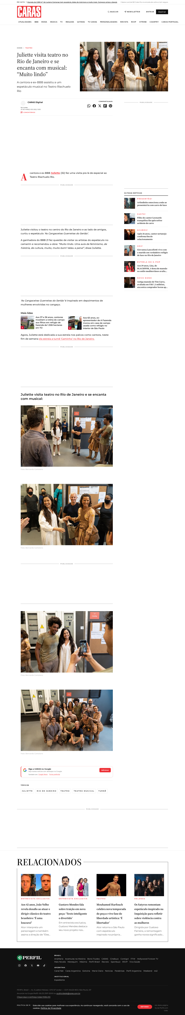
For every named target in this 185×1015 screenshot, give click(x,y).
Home (19, 48)
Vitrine (143, 22)
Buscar (114, 12)
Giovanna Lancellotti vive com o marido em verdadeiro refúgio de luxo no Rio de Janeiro (152, 252)
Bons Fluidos (93, 959)
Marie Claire (97, 971)
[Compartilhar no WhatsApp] (89, 106)
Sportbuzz (115, 962)
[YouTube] (38, 965)
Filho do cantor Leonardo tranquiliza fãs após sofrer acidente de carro (149, 220)
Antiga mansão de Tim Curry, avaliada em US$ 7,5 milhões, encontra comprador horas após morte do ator (152, 284)
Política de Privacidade (29, 1005)
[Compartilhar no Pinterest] (110, 106)
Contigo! (125, 959)
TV (61, 22)
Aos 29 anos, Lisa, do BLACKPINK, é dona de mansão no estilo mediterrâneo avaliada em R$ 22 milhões (152, 268)
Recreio (105, 962)
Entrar (150, 12)
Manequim (73, 962)
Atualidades (25, 22)
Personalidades (108, 22)
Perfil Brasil (94, 962)
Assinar (162, 12)
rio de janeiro (46, 791)
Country (154, 22)
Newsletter (133, 12)
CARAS (105, 959)
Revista (124, 22)
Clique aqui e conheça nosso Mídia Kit (33, 997)
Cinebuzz (114, 959)
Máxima (83, 962)
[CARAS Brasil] (29, 12)
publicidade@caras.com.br (68, 993)
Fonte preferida (54, 774)
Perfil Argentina (133, 971)
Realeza (70, 22)
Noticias (109, 971)
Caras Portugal (170, 22)
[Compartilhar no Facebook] (94, 106)
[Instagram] (19, 965)
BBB (36, 22)
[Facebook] (25, 965)
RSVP (133, 22)
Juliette (27, 791)
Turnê (102, 791)
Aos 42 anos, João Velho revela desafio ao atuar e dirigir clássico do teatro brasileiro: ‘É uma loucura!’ (36, 914)
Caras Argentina (73, 971)
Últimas (81, 22)
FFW (133, 959)
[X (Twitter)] (31, 965)
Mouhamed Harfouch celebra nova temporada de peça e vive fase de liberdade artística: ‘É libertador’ (111, 914)
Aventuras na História (75, 959)
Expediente (59, 980)
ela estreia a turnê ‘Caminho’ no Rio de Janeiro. (67, 338)
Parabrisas (119, 971)
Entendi (145, 1007)
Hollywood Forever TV (147, 959)
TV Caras (92, 22)
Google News (43, 774)
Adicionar (105, 770)
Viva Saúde (134, 962)
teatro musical (84, 791)
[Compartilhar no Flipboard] (105, 106)
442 (156, 971)
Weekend (147, 971)
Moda (44, 22)
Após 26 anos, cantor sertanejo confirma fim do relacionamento (152, 236)
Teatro (29, 48)
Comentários (29, 112)
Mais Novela (60, 962)
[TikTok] (44, 965)
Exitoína (86, 971)
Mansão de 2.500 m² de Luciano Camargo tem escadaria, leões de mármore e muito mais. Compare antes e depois (72, 2)
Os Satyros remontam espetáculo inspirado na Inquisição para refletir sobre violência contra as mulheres (148, 914)
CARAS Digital (35, 102)
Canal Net (59, 971)
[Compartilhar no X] (99, 106)
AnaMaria (58, 959)
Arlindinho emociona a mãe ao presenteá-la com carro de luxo (152, 204)
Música (53, 22)
